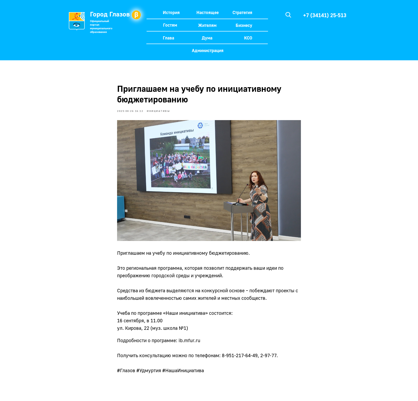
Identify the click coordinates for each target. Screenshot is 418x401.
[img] (288, 15)
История (171, 12)
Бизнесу (244, 25)
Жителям (207, 25)
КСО (248, 37)
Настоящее (207, 12)
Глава (168, 37)
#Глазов (126, 370)
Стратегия (242, 12)
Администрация (208, 50)
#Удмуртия (148, 370)
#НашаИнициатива (183, 370)
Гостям (170, 25)
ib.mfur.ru (189, 340)
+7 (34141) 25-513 (324, 15)
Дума (207, 37)
